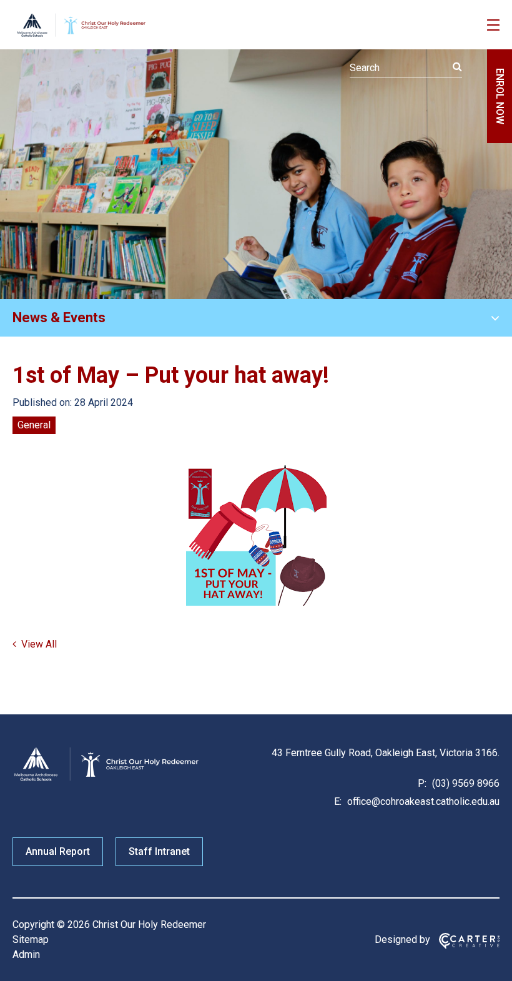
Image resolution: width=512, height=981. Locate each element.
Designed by (402, 939)
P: (422, 783)
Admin (26, 954)
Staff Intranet (159, 851)
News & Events (59, 317)
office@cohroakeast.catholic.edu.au (422, 801)
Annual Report (58, 851)
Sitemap (30, 939)
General (34, 425)
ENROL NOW (500, 96)
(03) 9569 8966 (465, 783)
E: (338, 801)
